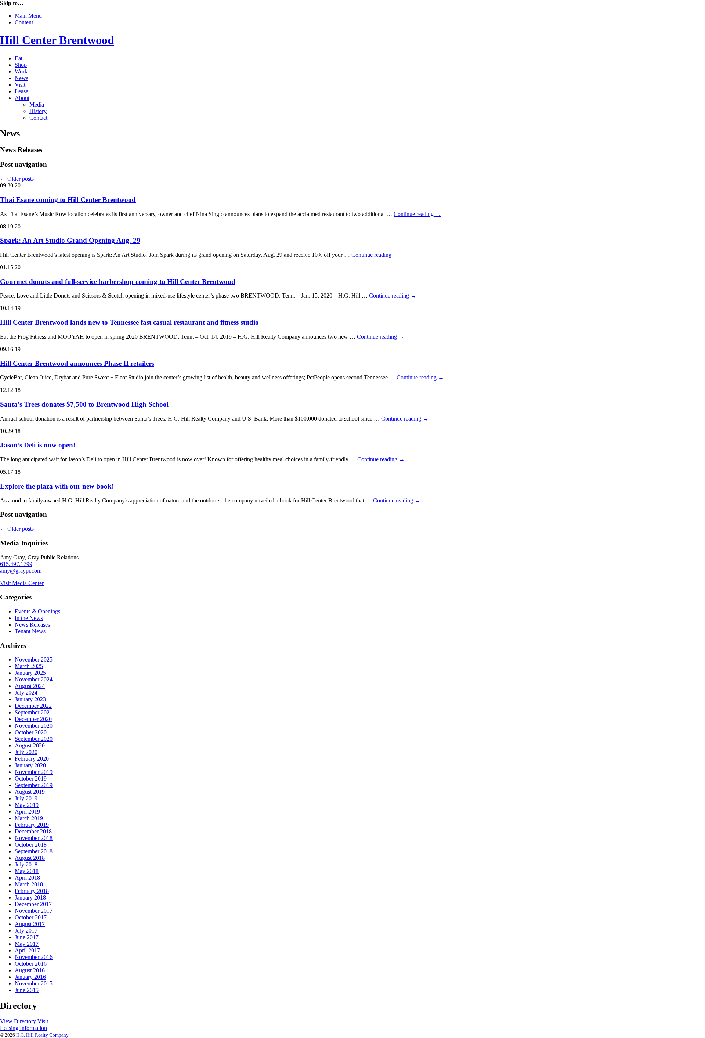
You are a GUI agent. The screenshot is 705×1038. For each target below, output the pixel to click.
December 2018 (33, 831)
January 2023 (30, 699)
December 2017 (33, 904)
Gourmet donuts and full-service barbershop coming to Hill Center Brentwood (117, 281)
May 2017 (27, 944)
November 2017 (34, 911)
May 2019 (27, 805)
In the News (29, 618)
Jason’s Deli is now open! (37, 445)
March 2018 (29, 884)
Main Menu (28, 15)
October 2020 (31, 732)
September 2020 (34, 739)
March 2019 (29, 818)
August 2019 (30, 792)
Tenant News (30, 631)
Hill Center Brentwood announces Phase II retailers (77, 363)
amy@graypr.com (20, 570)
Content (24, 22)
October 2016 (31, 963)
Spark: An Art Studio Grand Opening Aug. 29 (70, 240)
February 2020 (32, 759)
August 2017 (30, 924)
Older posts (17, 179)
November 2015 (34, 983)
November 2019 (34, 772)
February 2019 (32, 825)
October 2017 (31, 917)
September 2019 (34, 785)
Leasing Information (23, 1028)
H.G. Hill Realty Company (42, 1035)
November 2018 (34, 838)
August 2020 (30, 745)
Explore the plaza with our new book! (57, 486)
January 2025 (30, 673)
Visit (42, 1021)
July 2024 (26, 692)
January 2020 (30, 765)
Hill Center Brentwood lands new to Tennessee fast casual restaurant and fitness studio (129, 322)
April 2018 (27, 878)
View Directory (18, 1021)
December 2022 (33, 706)
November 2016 (34, 957)
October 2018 (31, 844)
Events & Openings (37, 611)
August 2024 (30, 686)
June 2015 (27, 990)
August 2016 (30, 970)
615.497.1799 (16, 564)
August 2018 (30, 858)
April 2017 (27, 950)
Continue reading (417, 214)
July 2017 (26, 930)
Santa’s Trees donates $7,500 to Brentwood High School (84, 404)
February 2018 (32, 891)
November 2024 (34, 679)
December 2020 (33, 719)
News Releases (32, 624)
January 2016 (30, 977)
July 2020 (26, 752)
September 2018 (34, 851)
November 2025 (34, 659)
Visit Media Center (22, 583)
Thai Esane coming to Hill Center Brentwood (68, 199)
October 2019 (31, 778)
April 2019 (27, 811)
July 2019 (26, 798)
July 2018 (26, 864)
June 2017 (27, 937)
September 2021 (34, 712)
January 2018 (30, 897)
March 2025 (29, 666)
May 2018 (27, 871)
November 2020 (34, 725)
